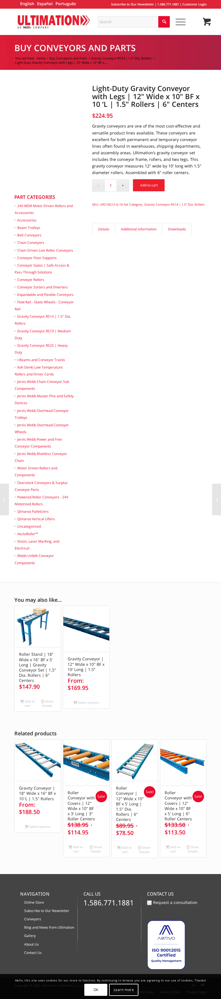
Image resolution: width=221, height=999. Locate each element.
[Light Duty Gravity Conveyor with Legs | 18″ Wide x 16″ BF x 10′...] (4, 499)
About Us (31, 944)
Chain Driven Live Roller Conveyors (45, 250)
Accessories (27, 220)
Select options (88, 702)
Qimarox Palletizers (33, 511)
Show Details (47, 703)
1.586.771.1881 (168, 4)
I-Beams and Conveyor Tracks (41, 359)
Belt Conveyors (29, 235)
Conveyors (32, 919)
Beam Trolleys (28, 227)
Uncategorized (29, 526)
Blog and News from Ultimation (49, 927)
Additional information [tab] (139, 229)
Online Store (34, 902)
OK (96, 989)
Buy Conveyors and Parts (75, 48)
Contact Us (33, 952)
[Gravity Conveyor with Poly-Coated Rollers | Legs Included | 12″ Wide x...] (216, 499)
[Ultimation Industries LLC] (53, 22)
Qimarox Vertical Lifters (36, 518)
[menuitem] (179, 22)
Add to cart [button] (29, 703)
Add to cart (149, 185)
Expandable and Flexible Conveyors (45, 294)
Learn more (124, 989)
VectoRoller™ (27, 533)
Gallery (30, 935)
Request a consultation (175, 902)
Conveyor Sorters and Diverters (42, 287)
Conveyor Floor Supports (37, 257)
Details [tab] (103, 229)
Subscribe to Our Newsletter (132, 4)
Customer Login (194, 4)
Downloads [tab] (177, 229)
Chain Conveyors (30, 242)
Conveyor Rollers (30, 279)
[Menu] (178, 22)
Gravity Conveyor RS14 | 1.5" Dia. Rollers (174, 204)
